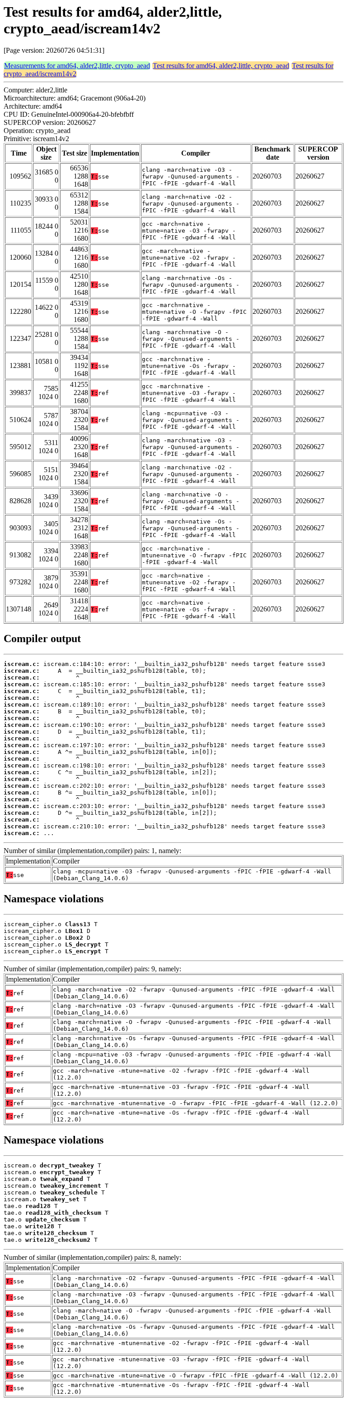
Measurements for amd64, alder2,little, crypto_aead (77, 65)
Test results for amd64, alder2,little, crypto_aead (221, 65)
